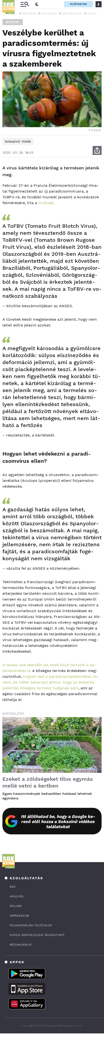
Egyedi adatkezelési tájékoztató (37, 935)
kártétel (29, 13)
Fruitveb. (46, 203)
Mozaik (12, 22)
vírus (91, 13)
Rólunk (16, 906)
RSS (12, 886)
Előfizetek (78, 4)
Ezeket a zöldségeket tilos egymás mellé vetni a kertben (47, 782)
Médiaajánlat (21, 944)
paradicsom (72, 13)
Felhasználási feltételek (31, 925)
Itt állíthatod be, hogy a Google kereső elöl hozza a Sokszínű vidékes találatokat (58, 821)
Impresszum (19, 915)
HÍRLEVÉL (17, 896)
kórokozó (48, 13)
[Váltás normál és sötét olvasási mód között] (37, 4)
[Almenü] (24, 4)
